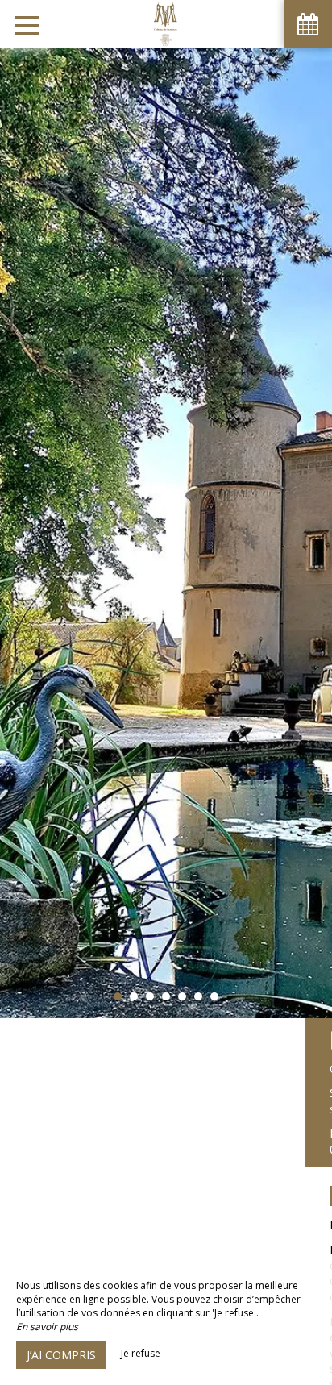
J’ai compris (61, 1354)
